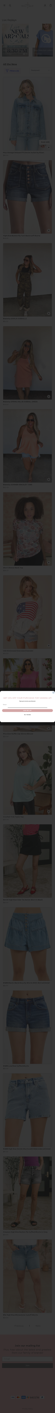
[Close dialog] (53, 692)
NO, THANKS (27, 714)
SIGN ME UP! (27, 710)
